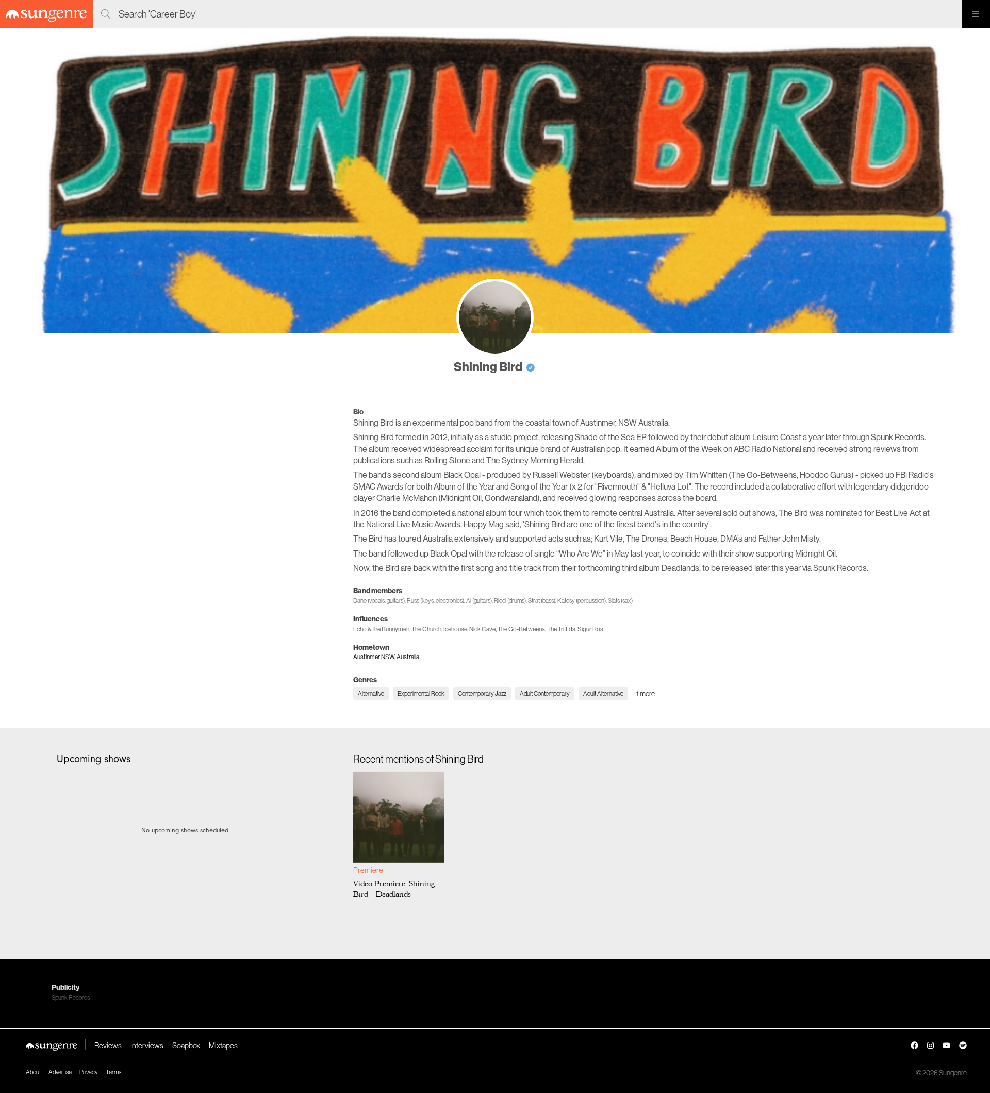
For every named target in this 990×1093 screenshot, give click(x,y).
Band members (377, 590)
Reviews (108, 1045)
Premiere (368, 870)
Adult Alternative (603, 693)
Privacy (88, 1072)
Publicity (65, 987)
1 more (645, 693)
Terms (113, 1072)
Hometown (371, 647)
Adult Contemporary (545, 693)
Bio (358, 411)
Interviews (146, 1045)
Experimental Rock (421, 693)
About (33, 1072)
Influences (370, 619)
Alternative (371, 693)
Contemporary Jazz (482, 693)
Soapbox (186, 1045)
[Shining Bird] (495, 317)
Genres (365, 679)
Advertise (60, 1072)
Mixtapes (223, 1045)
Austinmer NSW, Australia (386, 657)
